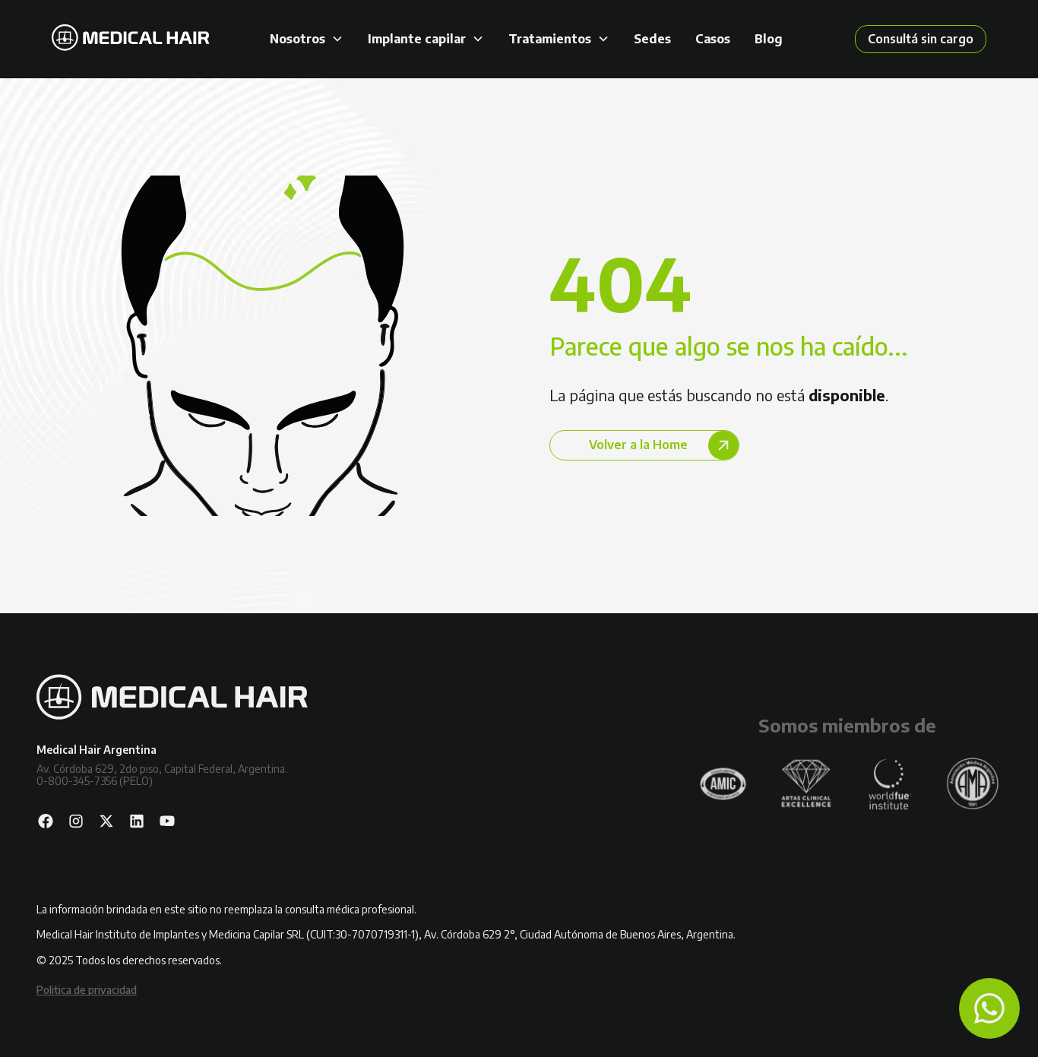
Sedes (652, 39)
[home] (131, 39)
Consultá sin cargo (920, 38)
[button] (307, 39)
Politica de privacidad (86, 990)
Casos (712, 39)
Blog (769, 39)
